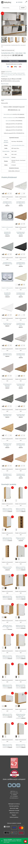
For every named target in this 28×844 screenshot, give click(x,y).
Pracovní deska (6, 151)
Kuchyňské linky (7, 45)
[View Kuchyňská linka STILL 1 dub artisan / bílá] (4, 39)
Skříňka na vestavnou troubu (9, 117)
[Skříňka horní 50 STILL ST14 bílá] (16, 648)
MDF (14, 74)
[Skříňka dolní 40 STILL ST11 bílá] (3, 530)
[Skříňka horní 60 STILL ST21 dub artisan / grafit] (5, 706)
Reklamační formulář (14, 810)
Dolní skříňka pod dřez (8, 114)
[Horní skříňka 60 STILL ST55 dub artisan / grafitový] (16, 588)
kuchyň (18, 73)
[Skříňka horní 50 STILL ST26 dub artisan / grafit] (5, 648)
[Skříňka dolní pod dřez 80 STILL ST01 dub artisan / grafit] (19, 706)
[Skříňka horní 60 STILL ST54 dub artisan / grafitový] (16, 736)
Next (26, 40)
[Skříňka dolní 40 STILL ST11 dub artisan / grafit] (5, 530)
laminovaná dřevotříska (8, 74)
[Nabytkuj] (10, 785)
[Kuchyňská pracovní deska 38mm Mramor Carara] (8, 193)
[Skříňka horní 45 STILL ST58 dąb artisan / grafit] (3, 736)
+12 (10, 193)
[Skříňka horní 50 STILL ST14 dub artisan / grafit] (19, 648)
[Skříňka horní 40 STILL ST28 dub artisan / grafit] (5, 500)
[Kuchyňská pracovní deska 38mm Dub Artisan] (5, 193)
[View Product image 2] (10, 39)
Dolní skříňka (8, 120)
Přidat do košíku (14, 61)
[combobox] (11, 7)
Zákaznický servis (14, 812)
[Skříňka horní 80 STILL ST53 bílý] (19, 559)
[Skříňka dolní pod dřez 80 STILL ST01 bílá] (16, 706)
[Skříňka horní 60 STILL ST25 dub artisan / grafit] (19, 617)
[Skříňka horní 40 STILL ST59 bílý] (5, 677)
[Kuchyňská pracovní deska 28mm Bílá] (21, 193)
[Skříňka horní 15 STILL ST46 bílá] (3, 559)
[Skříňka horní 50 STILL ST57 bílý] (19, 677)
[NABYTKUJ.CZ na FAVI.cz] (14, 773)
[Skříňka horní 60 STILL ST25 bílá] (16, 617)
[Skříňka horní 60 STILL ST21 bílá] (3, 706)
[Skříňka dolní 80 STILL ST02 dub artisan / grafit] (5, 588)
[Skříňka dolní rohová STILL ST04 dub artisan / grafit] (5, 617)
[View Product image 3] (17, 39)
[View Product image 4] (24, 39)
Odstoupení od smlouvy (14, 803)
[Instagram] (14, 785)
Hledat (23, 7)
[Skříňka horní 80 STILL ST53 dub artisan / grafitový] (16, 559)
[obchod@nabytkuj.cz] (18, 785)
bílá (4, 73)
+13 (24, 284)
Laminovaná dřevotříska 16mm (17, 145)
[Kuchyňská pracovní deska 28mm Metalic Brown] (3, 193)
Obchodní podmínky (14, 806)
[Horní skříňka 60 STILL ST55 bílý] (19, 588)
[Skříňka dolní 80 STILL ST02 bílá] (3, 588)
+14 (24, 193)
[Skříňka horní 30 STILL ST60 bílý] (16, 500)
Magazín (14, 815)
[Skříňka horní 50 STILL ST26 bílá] (3, 648)
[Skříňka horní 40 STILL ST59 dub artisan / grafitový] (3, 677)
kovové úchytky (14, 73)
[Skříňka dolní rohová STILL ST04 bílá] (3, 617)
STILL (6, 76)
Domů (2, 45)
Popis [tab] (2, 100)
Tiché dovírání (6, 157)
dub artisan (8, 73)
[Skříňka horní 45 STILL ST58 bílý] (5, 736)
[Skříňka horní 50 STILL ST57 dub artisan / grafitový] (16, 677)
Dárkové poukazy (14, 817)
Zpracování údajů (14, 808)
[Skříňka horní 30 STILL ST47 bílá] (16, 530)
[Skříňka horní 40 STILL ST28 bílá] (3, 500)
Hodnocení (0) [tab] (4, 103)
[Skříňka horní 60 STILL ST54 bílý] (19, 736)
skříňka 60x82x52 (18, 74)
